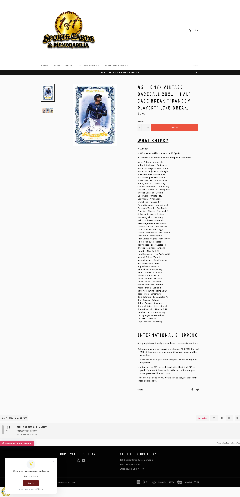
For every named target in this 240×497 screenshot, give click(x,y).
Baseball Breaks (63, 65)
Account (195, 65)
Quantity (141, 121)
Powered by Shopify (68, 482)
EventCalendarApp (233, 443)
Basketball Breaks (116, 65)
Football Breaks (88, 65)
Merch (44, 65)
